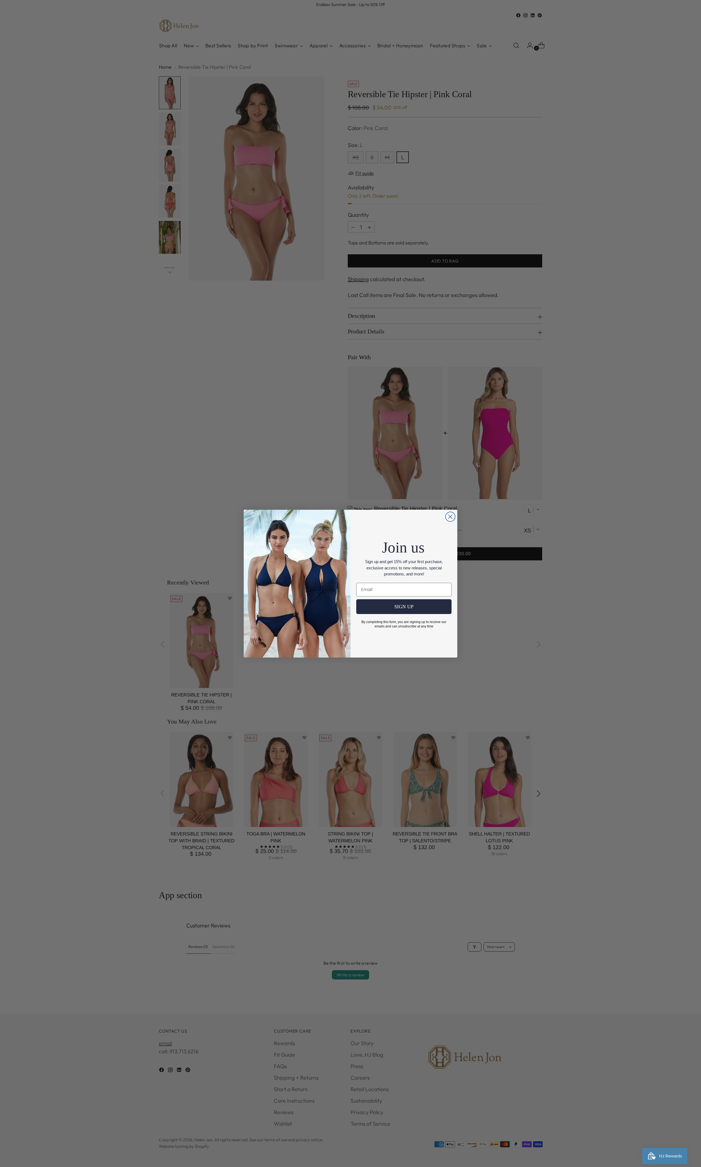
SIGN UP (403, 606)
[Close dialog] (450, 516)
